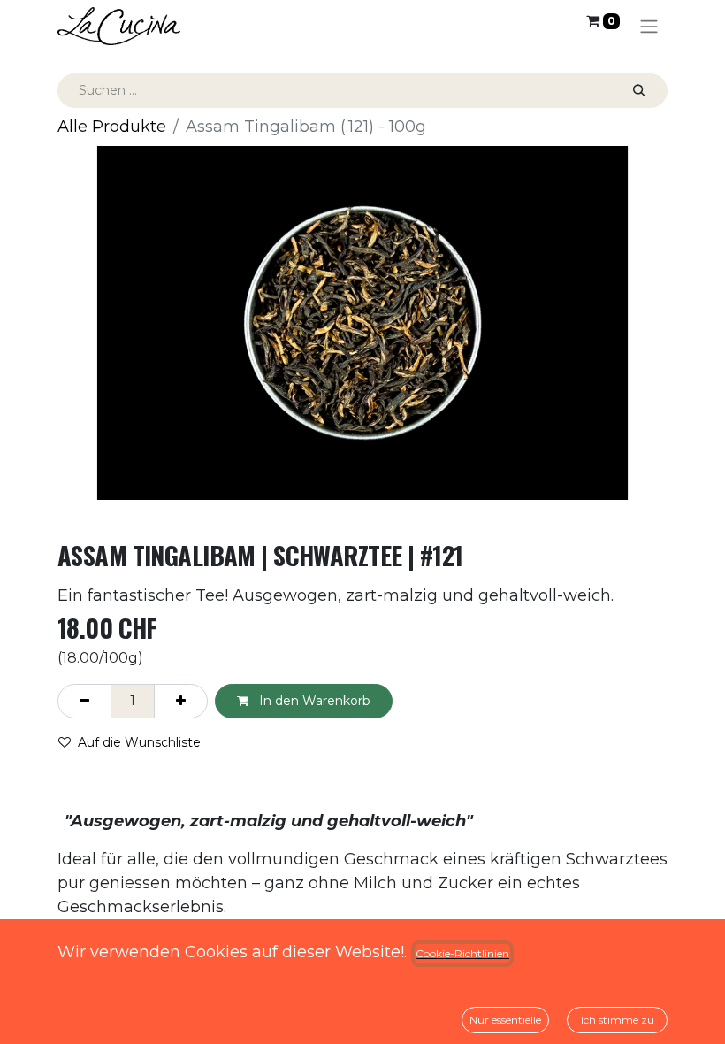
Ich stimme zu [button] (617, 1019)
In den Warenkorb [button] (313, 701)
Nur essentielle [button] (505, 1019)
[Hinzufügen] (181, 701)
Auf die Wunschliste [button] (139, 742)
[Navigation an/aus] (649, 26)
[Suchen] (639, 90)
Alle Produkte (111, 126)
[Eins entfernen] (84, 701)
